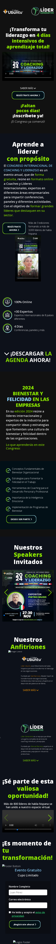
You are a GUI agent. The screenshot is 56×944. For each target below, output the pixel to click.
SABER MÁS (27, 88)
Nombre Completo (19, 886)
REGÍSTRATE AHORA (27, 95)
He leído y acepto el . (28, 914)
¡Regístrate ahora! (24, 924)
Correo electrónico (20, 899)
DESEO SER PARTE (20, 519)
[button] (6, 592)
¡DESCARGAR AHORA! (29, 357)
